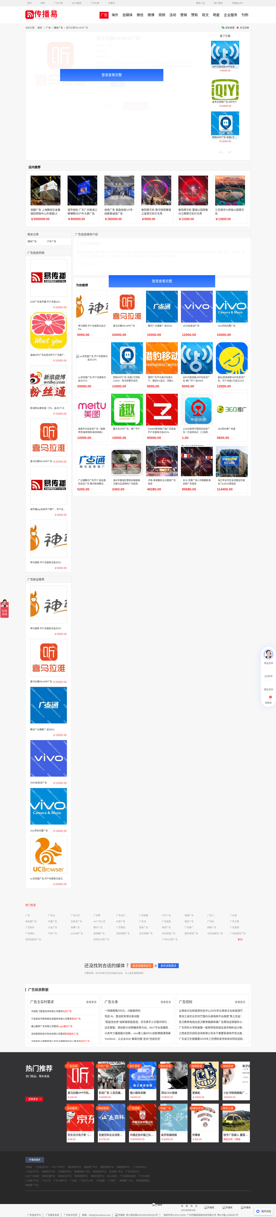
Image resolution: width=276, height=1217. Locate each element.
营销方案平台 (97, 1176)
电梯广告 (189, 915)
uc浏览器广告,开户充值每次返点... (47, 878)
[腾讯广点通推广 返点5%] (48, 705)
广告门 (210, 915)
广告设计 (120, 915)
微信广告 (189, 921)
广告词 (142, 921)
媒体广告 (58, 28)
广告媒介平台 (32, 1180)
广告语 (233, 915)
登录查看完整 (112, 75)
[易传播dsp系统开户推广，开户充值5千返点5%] (48, 484)
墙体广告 (143, 927)
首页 (40, 28)
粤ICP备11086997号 (227, 1215)
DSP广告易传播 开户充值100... (45, 302)
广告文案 (234, 921)
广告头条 (111, 1002)
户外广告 (51, 241)
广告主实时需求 (42, 1002)
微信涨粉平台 (99, 1171)
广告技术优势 (70, 1215)
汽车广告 (52, 933)
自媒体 (127, 15)
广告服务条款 (52, 1215)
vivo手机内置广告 (39, 830)
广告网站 (29, 933)
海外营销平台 (74, 1167)
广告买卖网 (144, 1176)
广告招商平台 (139, 1167)
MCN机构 (112, 1176)
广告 (104, 15)
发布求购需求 (168, 965)
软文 (205, 15)
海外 (115, 15)
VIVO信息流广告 (38, 783)
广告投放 (166, 921)
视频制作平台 (48, 1171)
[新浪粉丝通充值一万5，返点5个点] (48, 383)
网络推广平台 (32, 1185)
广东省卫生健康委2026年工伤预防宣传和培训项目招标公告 (212, 1038)
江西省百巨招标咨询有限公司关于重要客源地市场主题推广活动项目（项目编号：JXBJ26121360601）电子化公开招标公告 (212, 1033)
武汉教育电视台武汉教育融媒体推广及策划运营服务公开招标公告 (212, 1021)
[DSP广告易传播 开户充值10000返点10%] (48, 277)
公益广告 (52, 927)
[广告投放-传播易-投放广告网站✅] (44, 14)
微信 (140, 15)
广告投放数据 (38, 990)
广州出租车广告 (238, 933)
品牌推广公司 (126, 1180)
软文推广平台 (116, 1171)
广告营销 (234, 927)
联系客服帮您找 (142, 965)
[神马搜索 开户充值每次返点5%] (48, 538)
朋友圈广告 (31, 921)
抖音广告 (120, 921)
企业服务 (230, 15)
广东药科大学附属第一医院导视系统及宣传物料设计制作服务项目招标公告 (212, 1027)
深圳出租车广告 (33, 939)
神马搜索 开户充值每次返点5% (45, 562)
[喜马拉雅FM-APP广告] (48, 436)
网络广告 (211, 927)
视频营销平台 (107, 1167)
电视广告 (166, 927)
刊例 (244, 15)
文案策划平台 (65, 1171)
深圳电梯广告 (123, 933)
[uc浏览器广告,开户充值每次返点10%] (48, 854)
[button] (221, 152)
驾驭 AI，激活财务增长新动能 (122, 1016)
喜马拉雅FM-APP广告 (41, 461)
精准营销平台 (81, 1176)
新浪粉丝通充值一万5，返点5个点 (47, 408)
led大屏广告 (77, 933)
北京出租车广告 (215, 933)
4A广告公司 (99, 921)
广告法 (51, 915)
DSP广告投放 (32, 1176)
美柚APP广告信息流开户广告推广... (48, 355)
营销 (183, 15)
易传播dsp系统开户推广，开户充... (47, 509)
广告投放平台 (41, 1167)
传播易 (28, 1167)
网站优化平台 (65, 1176)
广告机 (210, 921)
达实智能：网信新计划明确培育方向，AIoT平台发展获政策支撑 (138, 1027)
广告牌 (97, 915)
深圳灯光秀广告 (101, 939)
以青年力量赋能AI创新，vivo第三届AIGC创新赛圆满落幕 (138, 1033)
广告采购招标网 (128, 1176)
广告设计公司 (86, 1180)
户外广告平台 (58, 1167)
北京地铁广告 (168, 933)
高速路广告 (99, 933)
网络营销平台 (123, 1167)
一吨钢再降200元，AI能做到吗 (122, 1010)
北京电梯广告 (146, 933)
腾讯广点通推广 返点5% (42, 729)
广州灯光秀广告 (170, 939)
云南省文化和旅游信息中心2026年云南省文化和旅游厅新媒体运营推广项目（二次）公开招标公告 (212, 1010)
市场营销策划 (142, 1180)
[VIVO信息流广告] (48, 758)
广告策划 (120, 927)
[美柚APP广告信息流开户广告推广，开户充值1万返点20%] (48, 330)
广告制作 (29, 927)
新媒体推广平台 (82, 1171)
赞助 (194, 15)
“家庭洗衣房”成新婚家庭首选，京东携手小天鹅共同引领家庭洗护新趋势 (138, 1021)
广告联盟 (143, 915)
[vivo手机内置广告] (48, 806)
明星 (216, 15)
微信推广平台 (90, 1167)
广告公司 (75, 915)
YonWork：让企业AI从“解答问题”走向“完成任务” (133, 1038)
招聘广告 (75, 927)
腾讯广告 (98, 927)
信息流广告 (76, 921)
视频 (161, 15)
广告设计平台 (32, 1171)
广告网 (73, 1180)
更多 (240, 939)
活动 (172, 15)
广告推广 (189, 927)
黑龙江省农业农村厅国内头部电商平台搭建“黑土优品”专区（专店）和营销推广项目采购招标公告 (212, 1016)
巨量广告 (52, 921)
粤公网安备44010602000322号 (141, 1215)
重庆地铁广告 (191, 933)
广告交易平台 (132, 1171)
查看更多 (91, 1001)
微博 (151, 15)
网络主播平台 (48, 1176)
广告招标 (185, 1002)
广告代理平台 (60, 1180)
